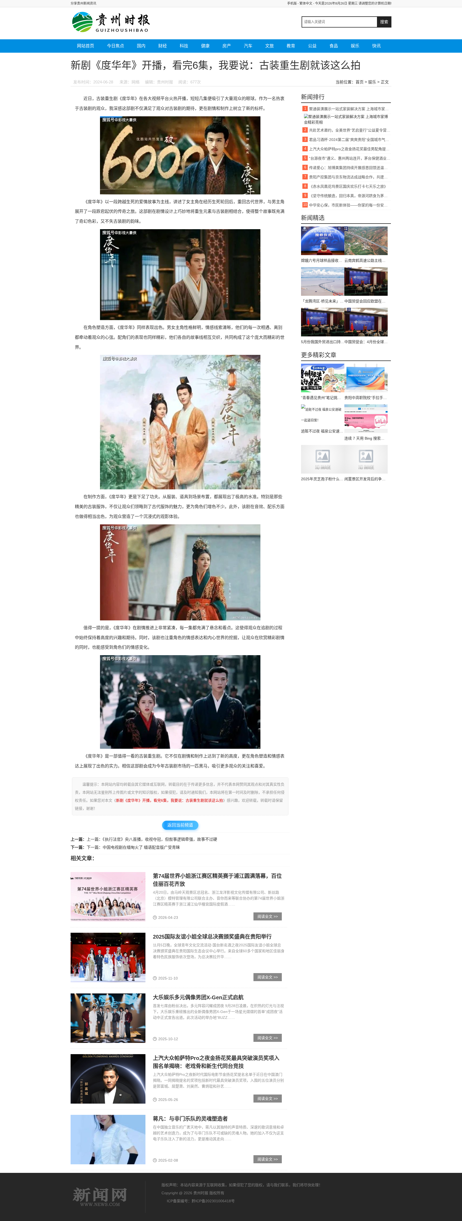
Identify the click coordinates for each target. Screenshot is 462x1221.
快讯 (376, 46)
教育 (291, 46)
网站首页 (85, 46)
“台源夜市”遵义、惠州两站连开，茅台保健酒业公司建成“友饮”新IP (350, 158)
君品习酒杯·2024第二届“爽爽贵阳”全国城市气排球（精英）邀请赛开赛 (350, 139)
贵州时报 (100, 1197)
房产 (226, 46)
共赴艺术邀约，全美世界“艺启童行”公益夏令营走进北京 (350, 130)
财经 (162, 46)
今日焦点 (115, 46)
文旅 (269, 46)
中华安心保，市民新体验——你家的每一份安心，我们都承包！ (350, 205)
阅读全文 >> (267, 916)
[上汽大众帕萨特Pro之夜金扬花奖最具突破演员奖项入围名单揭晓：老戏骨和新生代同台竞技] (108, 1078)
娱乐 (355, 46)
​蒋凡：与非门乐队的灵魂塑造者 (190, 1119)
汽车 (248, 46)
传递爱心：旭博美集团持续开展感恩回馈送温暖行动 (350, 168)
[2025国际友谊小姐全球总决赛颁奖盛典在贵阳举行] (108, 957)
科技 (184, 46)
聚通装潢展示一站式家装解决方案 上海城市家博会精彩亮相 (350, 109)
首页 (360, 82)
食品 (333, 46)
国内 (141, 46)
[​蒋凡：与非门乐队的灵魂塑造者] (108, 1139)
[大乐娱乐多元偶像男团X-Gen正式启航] (108, 1018)
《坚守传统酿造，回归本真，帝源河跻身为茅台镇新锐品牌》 (350, 196)
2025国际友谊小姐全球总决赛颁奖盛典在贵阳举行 (212, 937)
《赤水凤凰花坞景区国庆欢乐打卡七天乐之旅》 (348, 186)
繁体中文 (305, 3)
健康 (205, 46)
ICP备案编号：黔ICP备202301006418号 (201, 1201)
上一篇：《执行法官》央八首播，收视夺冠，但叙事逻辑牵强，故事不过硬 (152, 839)
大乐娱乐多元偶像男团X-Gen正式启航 (198, 997)
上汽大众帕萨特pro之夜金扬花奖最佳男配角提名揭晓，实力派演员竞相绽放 (350, 149)
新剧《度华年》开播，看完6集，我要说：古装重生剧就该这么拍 (169, 800)
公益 (312, 46)
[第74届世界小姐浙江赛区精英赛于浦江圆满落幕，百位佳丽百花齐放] (108, 896)
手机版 (292, 3)
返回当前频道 (180, 825)
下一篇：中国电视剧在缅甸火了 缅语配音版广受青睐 (133, 847)
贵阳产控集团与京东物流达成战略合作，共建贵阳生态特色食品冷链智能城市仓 (350, 177)
